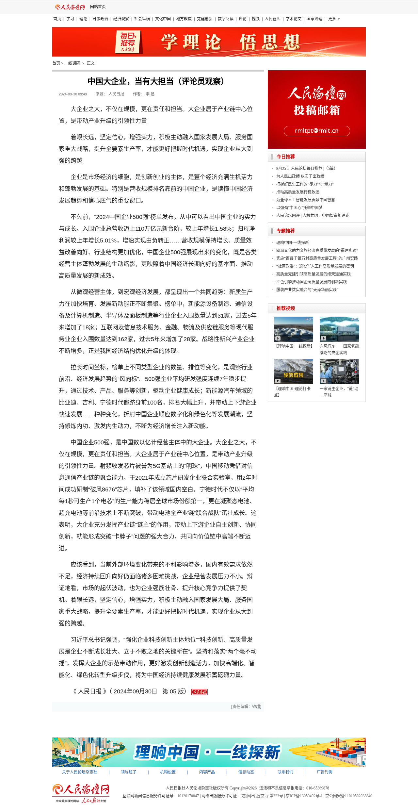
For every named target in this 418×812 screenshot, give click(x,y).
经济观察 (121, 19)
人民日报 (116, 94)
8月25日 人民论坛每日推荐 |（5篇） (307, 168)
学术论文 (293, 19)
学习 (70, 19)
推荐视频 (286, 308)
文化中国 (163, 19)
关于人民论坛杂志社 (79, 772)
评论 (243, 19)
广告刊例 (324, 772)
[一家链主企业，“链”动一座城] (339, 361)
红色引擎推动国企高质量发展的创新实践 (311, 282)
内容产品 (207, 772)
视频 (256, 19)
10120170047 (188, 796)
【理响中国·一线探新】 (294, 346)
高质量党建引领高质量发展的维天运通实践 (313, 274)
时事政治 (100, 19)
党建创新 (205, 19)
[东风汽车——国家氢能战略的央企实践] (339, 319)
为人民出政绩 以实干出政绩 (300, 176)
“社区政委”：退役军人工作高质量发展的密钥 (315, 266)
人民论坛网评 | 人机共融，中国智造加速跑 (312, 215)
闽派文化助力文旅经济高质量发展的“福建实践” (317, 250)
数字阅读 (225, 19)
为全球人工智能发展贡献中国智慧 (305, 200)
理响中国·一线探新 (292, 242)
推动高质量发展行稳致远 (297, 192)
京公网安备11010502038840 (348, 796)
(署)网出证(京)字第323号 (262, 796)
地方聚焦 (184, 19)
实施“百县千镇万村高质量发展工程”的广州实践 (317, 258)
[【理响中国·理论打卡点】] (293, 361)
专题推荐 (286, 230)
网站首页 (98, 7)
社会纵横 (142, 19)
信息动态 (246, 772)
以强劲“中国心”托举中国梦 (299, 208)
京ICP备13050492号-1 (304, 796)
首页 (57, 19)
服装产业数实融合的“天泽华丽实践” (307, 290)
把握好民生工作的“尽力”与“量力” (305, 184)
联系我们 (285, 772)
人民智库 (273, 19)
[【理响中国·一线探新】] (293, 319)
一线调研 (72, 63)
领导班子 (129, 772)
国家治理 (314, 19)
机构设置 (168, 772)
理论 (83, 19)
